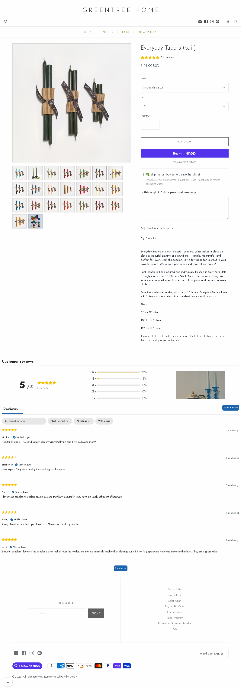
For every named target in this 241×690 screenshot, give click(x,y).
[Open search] (6, 21)
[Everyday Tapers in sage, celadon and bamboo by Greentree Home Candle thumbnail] (35, 173)
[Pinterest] (217, 21)
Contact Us (174, 595)
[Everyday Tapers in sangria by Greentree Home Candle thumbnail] (51, 205)
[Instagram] (212, 21)
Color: (144, 78)
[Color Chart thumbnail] (35, 221)
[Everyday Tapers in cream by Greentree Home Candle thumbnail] (99, 189)
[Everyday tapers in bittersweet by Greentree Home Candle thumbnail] (67, 173)
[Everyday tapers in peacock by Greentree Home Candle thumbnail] (19, 205)
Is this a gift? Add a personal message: (169, 192)
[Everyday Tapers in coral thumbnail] (83, 189)
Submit (96, 613)
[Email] (200, 21)
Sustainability (147, 32)
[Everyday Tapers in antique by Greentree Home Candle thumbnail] (99, 173)
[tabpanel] (120, 496)
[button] (119, 372)
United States (211, 653)
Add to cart (184, 141)
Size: (143, 97)
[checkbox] (104, 421)
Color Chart (174, 601)
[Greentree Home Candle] (120, 10)
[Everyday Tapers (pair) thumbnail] (83, 173)
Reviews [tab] (12, 409)
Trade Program (174, 618)
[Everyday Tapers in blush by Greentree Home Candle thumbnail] (51, 189)
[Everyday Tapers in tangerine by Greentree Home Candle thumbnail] (67, 205)
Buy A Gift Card (174, 606)
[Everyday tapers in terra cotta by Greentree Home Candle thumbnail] (115, 205)
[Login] (228, 21)
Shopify (73, 676)
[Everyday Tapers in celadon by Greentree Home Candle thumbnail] (51, 173)
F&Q (174, 629)
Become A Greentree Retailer (174, 623)
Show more (120, 568)
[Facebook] (206, 21)
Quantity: (145, 116)
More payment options (184, 162)
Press (125, 32)
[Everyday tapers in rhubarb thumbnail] (35, 205)
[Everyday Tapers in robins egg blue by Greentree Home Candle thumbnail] (19, 173)
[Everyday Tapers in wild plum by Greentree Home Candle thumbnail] (99, 205)
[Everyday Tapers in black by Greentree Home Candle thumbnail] (19, 189)
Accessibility (175, 589)
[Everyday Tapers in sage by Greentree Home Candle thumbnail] (83, 205)
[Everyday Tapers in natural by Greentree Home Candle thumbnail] (115, 189)
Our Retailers (174, 612)
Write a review (231, 407)
